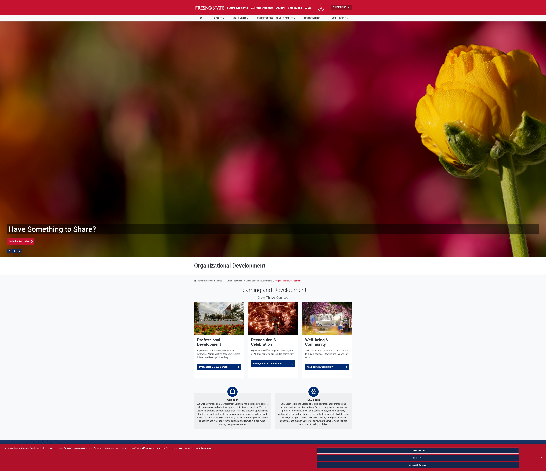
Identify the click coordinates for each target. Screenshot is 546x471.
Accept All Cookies (417, 465)
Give (308, 8)
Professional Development (275, 18)
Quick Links (340, 7)
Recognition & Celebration (267, 363)
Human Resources (234, 281)
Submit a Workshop (19, 241)
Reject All (417, 458)
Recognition (312, 18)
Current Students (262, 8)
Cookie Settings (418, 450)
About (218, 18)
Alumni (280, 8)
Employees (295, 8)
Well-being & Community (320, 367)
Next (19, 251)
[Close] (541, 457)
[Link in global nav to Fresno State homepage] (210, 8)
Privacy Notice (206, 448)
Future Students (237, 8)
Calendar (239, 18)
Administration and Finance (209, 281)
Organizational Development (259, 281)
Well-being (339, 18)
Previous (9, 251)
